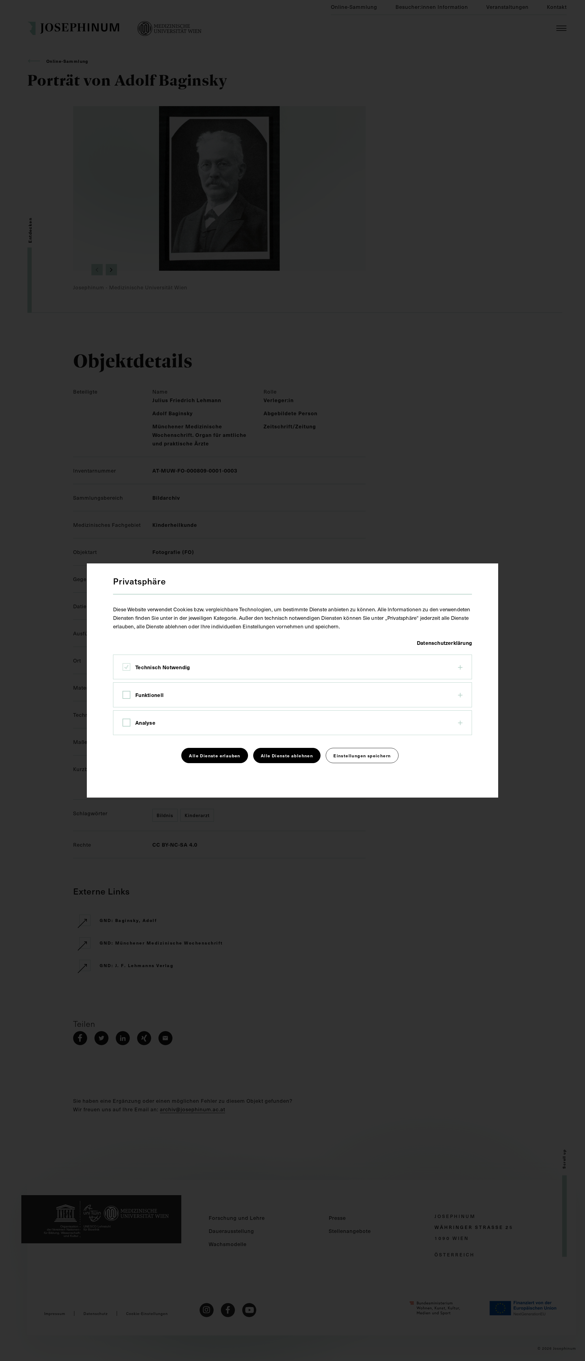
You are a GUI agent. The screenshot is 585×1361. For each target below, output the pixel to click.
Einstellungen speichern (362, 755)
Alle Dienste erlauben (214, 755)
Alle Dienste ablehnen (287, 755)
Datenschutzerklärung (444, 642)
